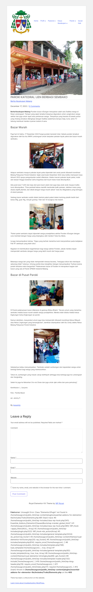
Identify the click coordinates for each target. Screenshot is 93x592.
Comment (14, 428)
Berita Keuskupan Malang (21, 101)
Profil (42, 21)
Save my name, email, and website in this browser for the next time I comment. (41, 487)
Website (13, 477)
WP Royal (60, 503)
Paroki (72, 21)
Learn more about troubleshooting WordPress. (28, 583)
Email (13, 467)
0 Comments (34, 106)
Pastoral (51, 21)
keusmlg (16, 405)
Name (13, 457)
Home (36, 21)
